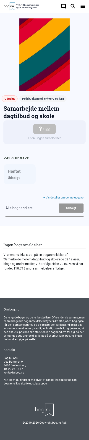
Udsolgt (71, 208)
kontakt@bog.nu (14, 372)
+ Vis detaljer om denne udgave (63, 197)
